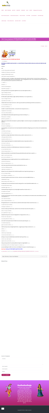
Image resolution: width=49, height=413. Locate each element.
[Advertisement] (24, 30)
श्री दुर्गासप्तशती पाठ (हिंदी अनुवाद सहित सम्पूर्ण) (19, 251)
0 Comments (36, 251)
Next (46, 46)
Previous (42, 46)
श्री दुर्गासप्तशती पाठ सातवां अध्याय (29, 251)
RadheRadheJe (4, 251)
